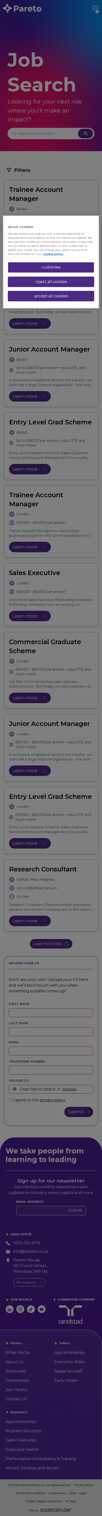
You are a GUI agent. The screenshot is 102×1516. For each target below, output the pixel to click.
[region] (51, 262)
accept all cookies (51, 296)
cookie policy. (53, 254)
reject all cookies (51, 281)
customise (51, 267)
